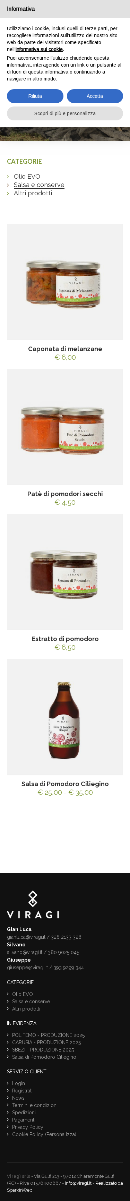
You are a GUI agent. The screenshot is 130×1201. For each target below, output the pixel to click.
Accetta (95, 96)
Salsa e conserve (39, 184)
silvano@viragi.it (24, 952)
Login (18, 1083)
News (18, 1098)
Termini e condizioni (35, 1105)
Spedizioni (24, 1112)
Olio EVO (27, 176)
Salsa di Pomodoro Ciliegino (65, 783)
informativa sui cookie (39, 49)
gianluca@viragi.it (26, 937)
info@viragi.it (78, 1183)
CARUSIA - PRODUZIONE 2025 (46, 1042)
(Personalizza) (60, 1134)
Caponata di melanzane (65, 348)
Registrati (22, 1090)
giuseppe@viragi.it (27, 967)
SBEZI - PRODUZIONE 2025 (43, 1050)
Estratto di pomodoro (65, 638)
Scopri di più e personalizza (65, 113)
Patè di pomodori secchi (65, 493)
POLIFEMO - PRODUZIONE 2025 (48, 1035)
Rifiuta (35, 96)
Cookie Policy (27, 1134)
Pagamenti (23, 1120)
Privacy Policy (27, 1127)
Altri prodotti (33, 193)
